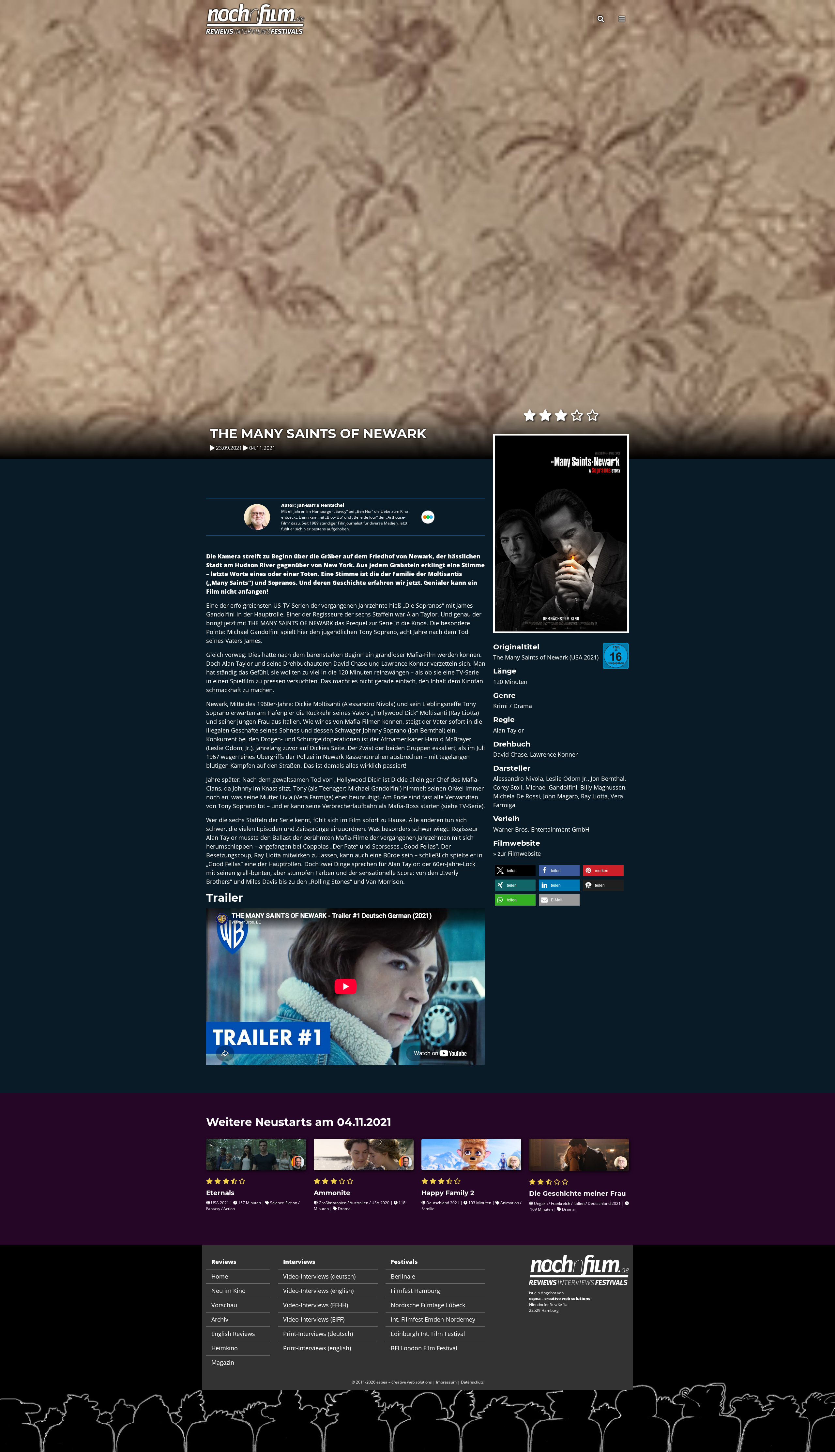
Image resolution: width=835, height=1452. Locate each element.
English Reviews (233, 1334)
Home (219, 1276)
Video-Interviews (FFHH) (315, 1305)
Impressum (446, 1382)
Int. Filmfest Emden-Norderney (433, 1319)
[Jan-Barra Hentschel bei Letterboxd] (427, 516)
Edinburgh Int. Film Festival (428, 1334)
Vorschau (224, 1305)
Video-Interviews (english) (318, 1291)
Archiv (219, 1319)
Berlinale (403, 1276)
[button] (515, 870)
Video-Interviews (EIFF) (313, 1319)
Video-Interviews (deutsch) (319, 1276)
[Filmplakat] (561, 537)
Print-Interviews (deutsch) (318, 1334)
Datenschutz (472, 1382)
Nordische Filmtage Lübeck (428, 1305)
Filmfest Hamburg (415, 1291)
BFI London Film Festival (424, 1348)
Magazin (222, 1362)
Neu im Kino (228, 1291)
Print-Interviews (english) (317, 1348)
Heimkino (224, 1348)
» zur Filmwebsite (517, 853)
